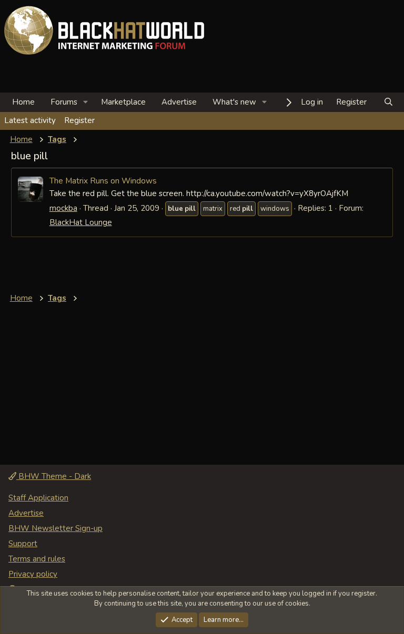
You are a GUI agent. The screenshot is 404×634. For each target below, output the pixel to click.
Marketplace (123, 102)
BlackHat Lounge (80, 222)
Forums (63, 102)
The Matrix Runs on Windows (103, 180)
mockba (63, 208)
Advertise (179, 102)
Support (22, 543)
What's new (234, 102)
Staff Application (38, 498)
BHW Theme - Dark (53, 476)
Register (79, 120)
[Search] (388, 102)
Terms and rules (36, 559)
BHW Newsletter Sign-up (55, 528)
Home (23, 102)
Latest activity (30, 120)
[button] (85, 102)
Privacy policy (32, 574)
